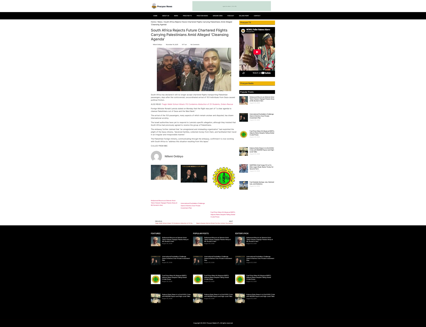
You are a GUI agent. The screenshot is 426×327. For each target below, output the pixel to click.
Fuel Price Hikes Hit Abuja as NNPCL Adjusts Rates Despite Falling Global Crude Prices (223, 214)
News (176, 16)
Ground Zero (218, 16)
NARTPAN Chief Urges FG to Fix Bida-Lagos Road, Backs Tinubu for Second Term (261, 167)
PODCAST (230, 16)
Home (155, 16)
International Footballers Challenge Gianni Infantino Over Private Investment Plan (193, 205)
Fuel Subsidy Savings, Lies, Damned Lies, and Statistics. (262, 183)
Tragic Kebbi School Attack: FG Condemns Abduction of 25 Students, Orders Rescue (197, 104)
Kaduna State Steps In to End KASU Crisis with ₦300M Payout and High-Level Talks (262, 150)
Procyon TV (187, 16)
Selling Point (244, 16)
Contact (257, 16)
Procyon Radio (202, 16)
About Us (165, 16)
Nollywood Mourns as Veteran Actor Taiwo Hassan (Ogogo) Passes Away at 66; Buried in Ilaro (164, 203)
